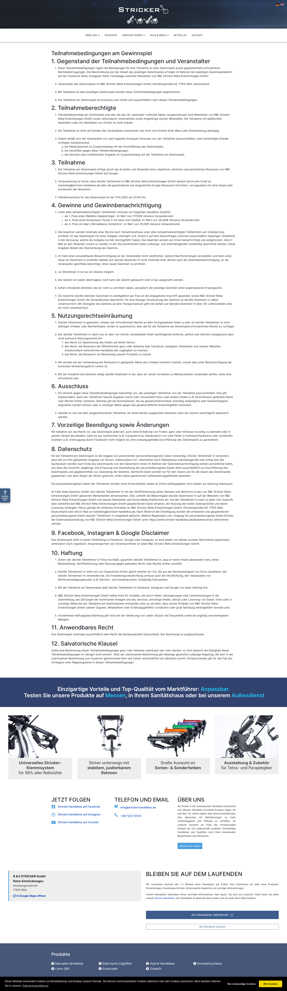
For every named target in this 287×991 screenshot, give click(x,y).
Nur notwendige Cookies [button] (242, 984)
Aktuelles (180, 35)
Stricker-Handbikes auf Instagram (79, 814)
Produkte (111, 35)
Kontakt (197, 35)
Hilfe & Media (158, 35)
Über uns (91, 35)
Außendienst (248, 695)
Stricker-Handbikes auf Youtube (78, 822)
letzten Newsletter (165, 898)
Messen (115, 695)
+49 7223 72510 (130, 816)
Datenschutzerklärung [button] (35, 985)
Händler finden (132, 35)
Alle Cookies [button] (270, 984)
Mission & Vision (190, 846)
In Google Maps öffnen (31, 895)
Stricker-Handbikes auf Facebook (79, 806)
